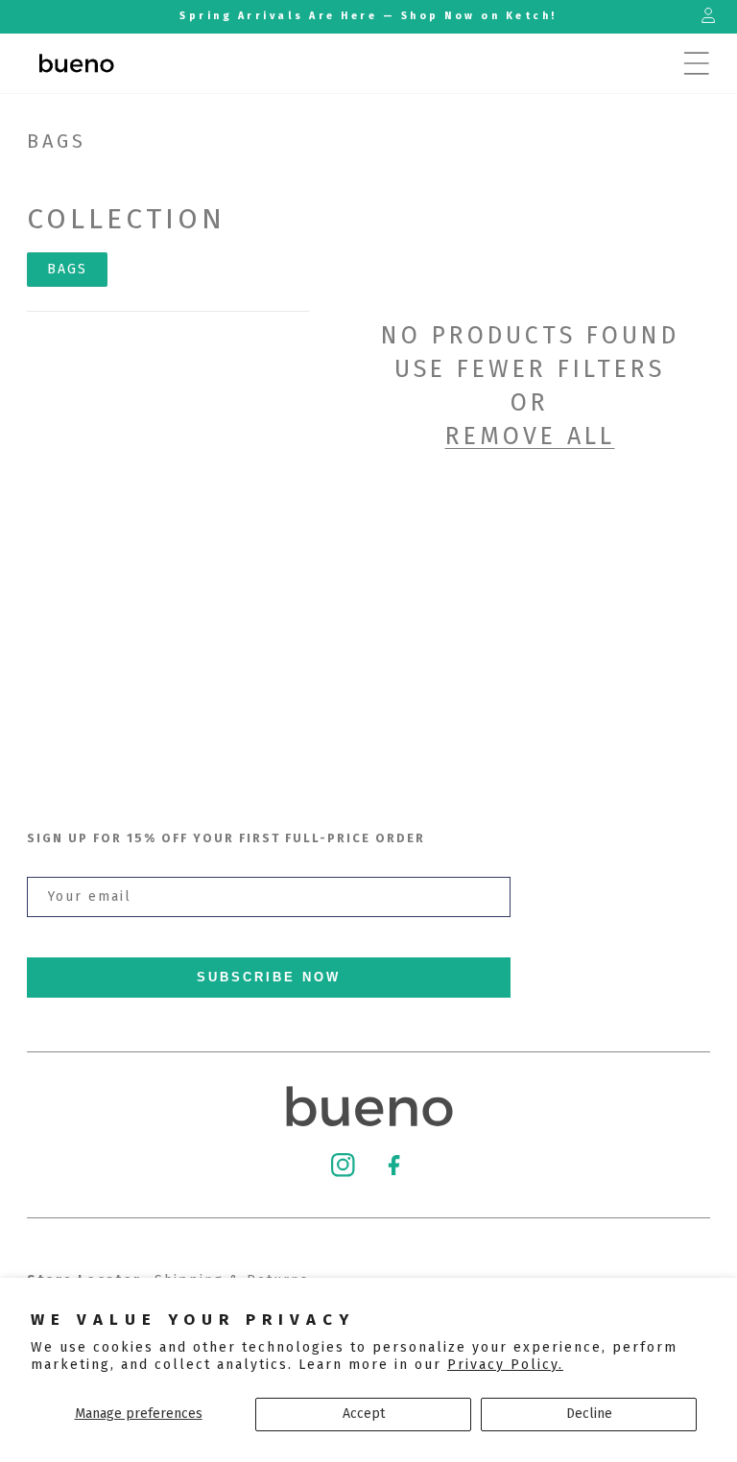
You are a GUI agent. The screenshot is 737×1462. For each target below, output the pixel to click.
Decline (589, 1413)
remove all (530, 436)
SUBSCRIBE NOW (269, 977)
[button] (696, 63)
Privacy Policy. (505, 1364)
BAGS (67, 269)
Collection (126, 218)
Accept (364, 1413)
